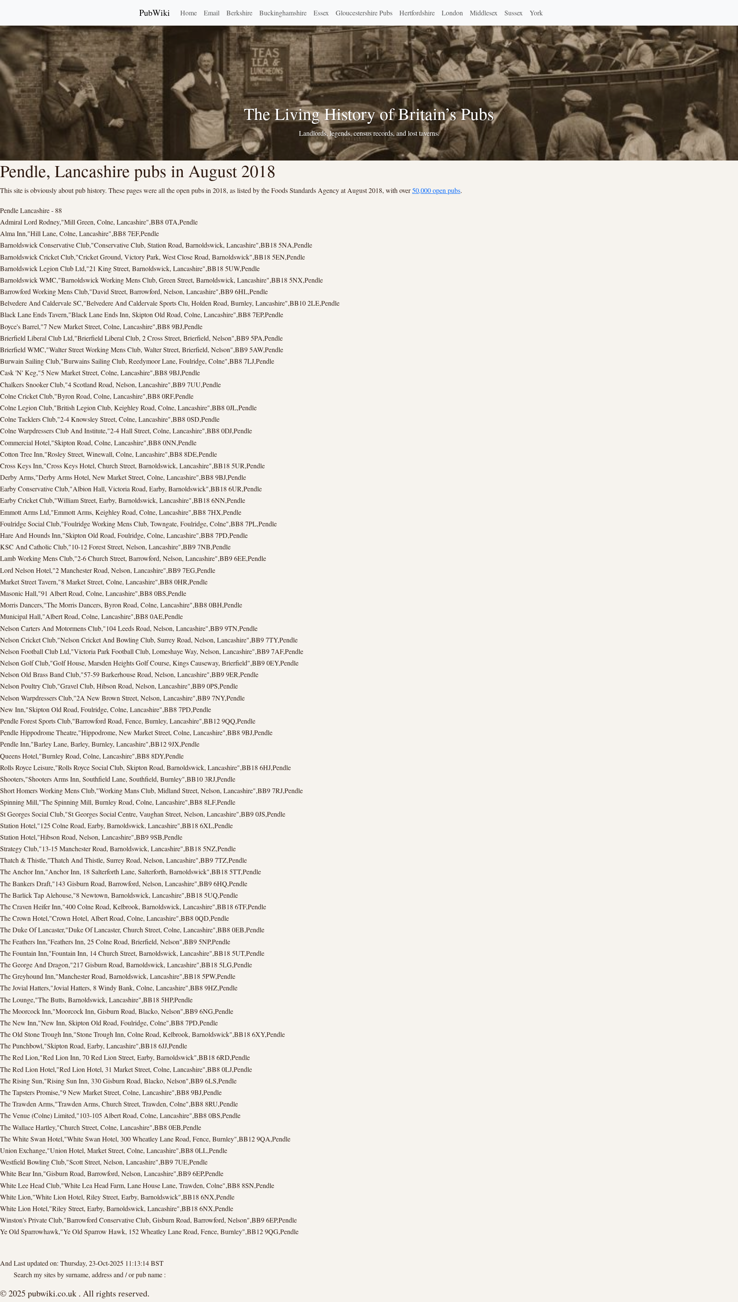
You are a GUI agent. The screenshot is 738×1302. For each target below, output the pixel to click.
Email (212, 12)
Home (188, 12)
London (452, 12)
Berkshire (239, 12)
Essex (321, 12)
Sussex (513, 12)
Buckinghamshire (283, 12)
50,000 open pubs (436, 190)
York (536, 12)
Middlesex (484, 12)
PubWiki (154, 12)
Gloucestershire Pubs (364, 12)
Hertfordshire (417, 12)
